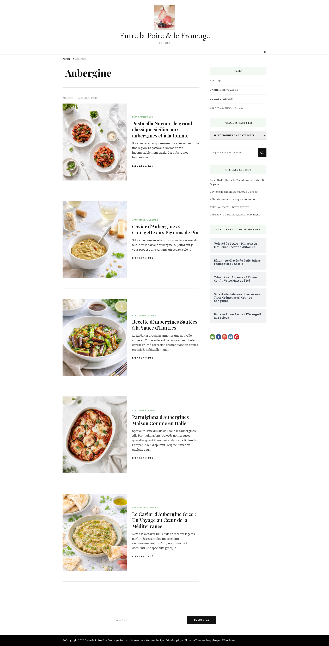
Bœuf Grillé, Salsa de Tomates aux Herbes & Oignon (237, 182)
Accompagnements (144, 315)
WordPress (228, 640)
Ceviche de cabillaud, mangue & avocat (234, 191)
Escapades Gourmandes (226, 108)
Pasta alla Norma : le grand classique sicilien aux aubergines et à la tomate (162, 129)
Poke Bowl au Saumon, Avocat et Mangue (235, 214)
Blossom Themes (195, 640)
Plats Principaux (142, 117)
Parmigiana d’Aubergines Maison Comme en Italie (160, 420)
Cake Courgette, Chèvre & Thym (229, 207)
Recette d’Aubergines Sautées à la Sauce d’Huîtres (164, 324)
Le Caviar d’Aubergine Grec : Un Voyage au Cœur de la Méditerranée (164, 520)
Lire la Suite (141, 166)
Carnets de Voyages (224, 90)
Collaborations (221, 99)
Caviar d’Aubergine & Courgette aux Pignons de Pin (165, 229)
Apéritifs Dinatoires (145, 220)
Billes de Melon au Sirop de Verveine (232, 199)
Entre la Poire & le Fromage (164, 35)
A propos (216, 81)
